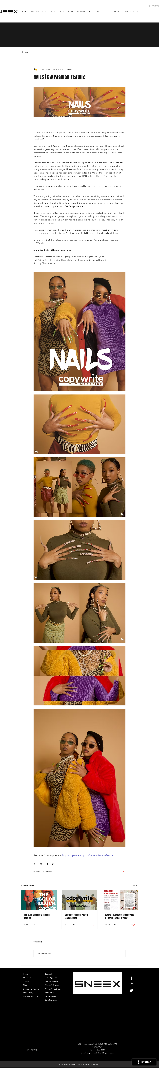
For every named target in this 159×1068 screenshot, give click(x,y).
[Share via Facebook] (35, 864)
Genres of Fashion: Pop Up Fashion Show (76, 916)
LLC (98, 1064)
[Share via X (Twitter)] (41, 864)
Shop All (48, 974)
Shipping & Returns (31, 989)
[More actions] (123, 69)
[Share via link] (53, 864)
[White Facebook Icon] (131, 978)
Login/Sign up (31, 1049)
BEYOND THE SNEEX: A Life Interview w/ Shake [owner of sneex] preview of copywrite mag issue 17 (120, 916)
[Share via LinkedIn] (47, 864)
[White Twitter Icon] (131, 990)
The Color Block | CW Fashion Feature (37, 916)
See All (135, 885)
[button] (70, 11)
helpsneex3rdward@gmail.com (100, 1053)
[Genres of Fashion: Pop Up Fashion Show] (80, 900)
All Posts (24, 52)
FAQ (25, 985)
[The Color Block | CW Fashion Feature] (39, 900)
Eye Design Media (91, 1064)
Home (25, 974)
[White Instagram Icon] (131, 984)
